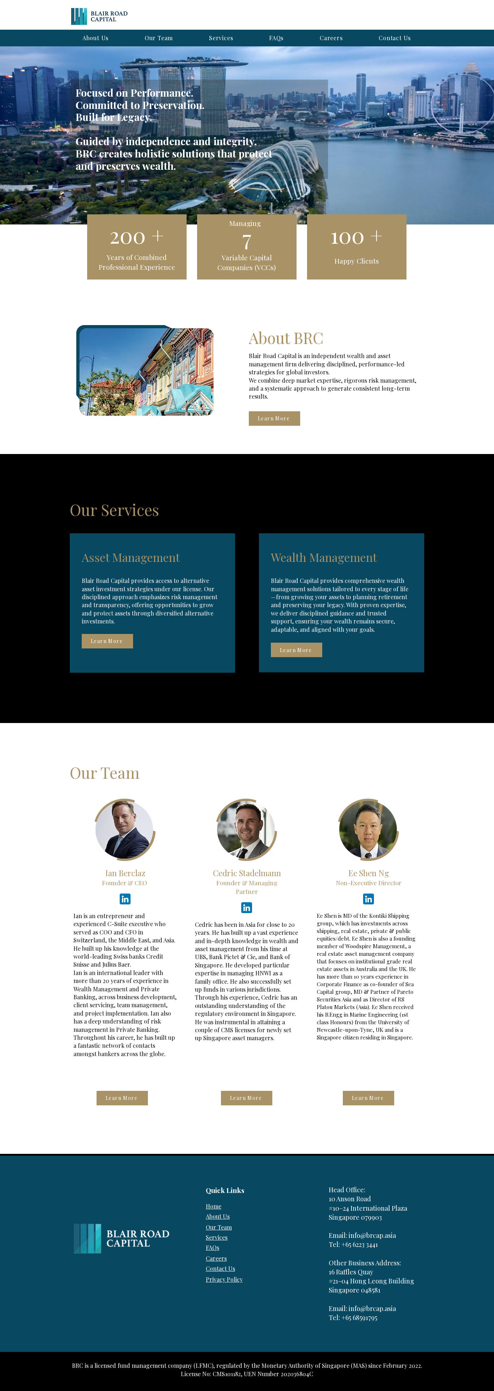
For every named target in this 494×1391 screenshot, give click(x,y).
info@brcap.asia (372, 1308)
